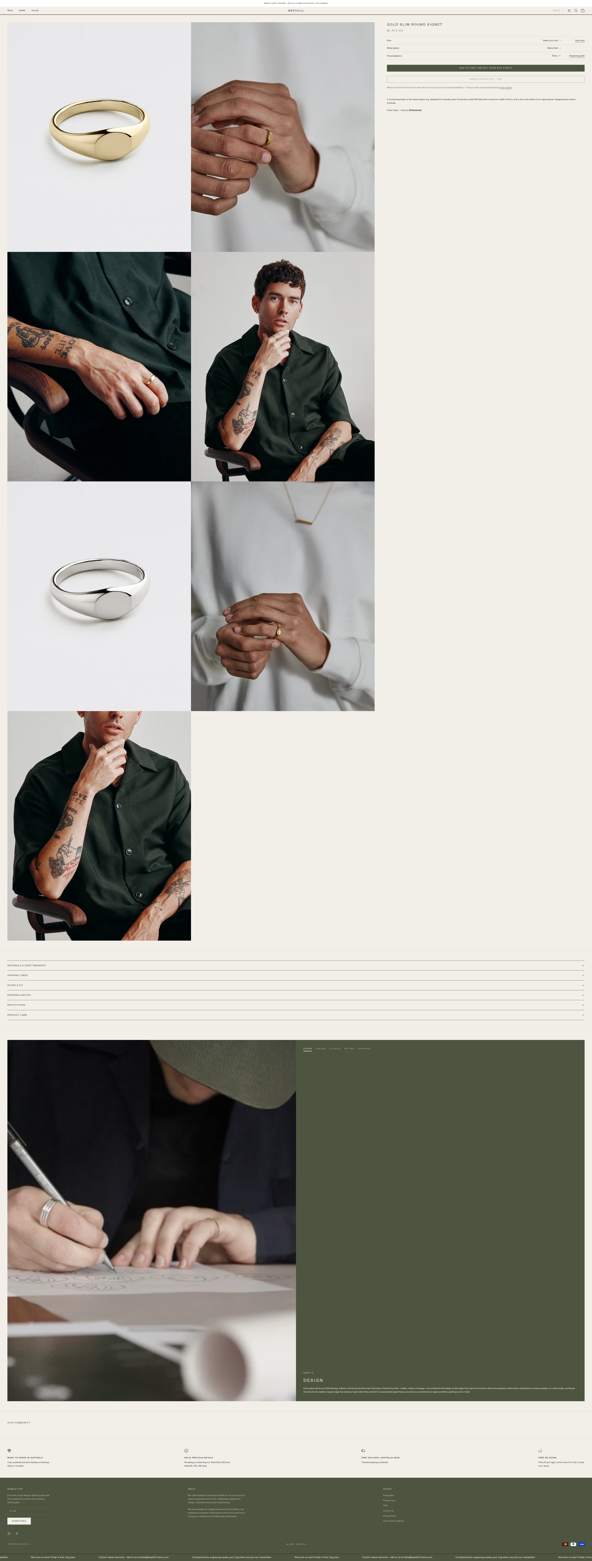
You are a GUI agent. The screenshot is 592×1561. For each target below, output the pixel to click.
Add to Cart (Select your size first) (485, 68)
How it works (506, 87)
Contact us (388, 1510)
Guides (22, 10)
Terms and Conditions (393, 1521)
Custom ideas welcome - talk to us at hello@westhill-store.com (57, 1557)
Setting (349, 1049)
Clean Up (335, 1049)
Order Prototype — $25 (485, 79)
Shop (9, 10)
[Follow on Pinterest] (16, 1533)
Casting (321, 1049)
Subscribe (19, 1521)
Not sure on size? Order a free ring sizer (240, 1557)
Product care (389, 1500)
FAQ (385, 1505)
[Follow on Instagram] (8, 1533)
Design (307, 1049)
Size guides (388, 1495)
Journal (34, 10)
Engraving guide (577, 55)
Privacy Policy (389, 1516)
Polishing (364, 1049)
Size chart (580, 40)
